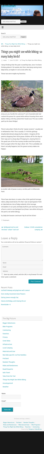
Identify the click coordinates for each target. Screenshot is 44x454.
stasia (5, 60)
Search (3, 18)
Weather (6, 387)
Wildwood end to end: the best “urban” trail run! (10, 228)
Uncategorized (8, 383)
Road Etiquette (8, 369)
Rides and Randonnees (10, 366)
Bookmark (6, 220)
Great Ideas (6, 341)
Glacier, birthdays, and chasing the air (13, 301)
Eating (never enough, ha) (9, 297)
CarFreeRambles (9, 6)
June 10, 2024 (14, 60)
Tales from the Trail (9, 376)
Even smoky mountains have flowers (13, 294)
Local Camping (7, 348)
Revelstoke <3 (6, 304)
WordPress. (38, 429)
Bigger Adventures (9, 323)
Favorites (6, 334)
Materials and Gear (9, 351)
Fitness (5, 337)
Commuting (7, 330)
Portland (6, 358)
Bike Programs (7, 327)
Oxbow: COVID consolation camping (33, 228)
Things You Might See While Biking (15, 44)
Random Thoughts (9, 362)
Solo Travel (6, 373)
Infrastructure (7, 344)
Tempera (31, 429)
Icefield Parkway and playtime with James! (15, 290)
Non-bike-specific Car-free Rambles (14, 355)
